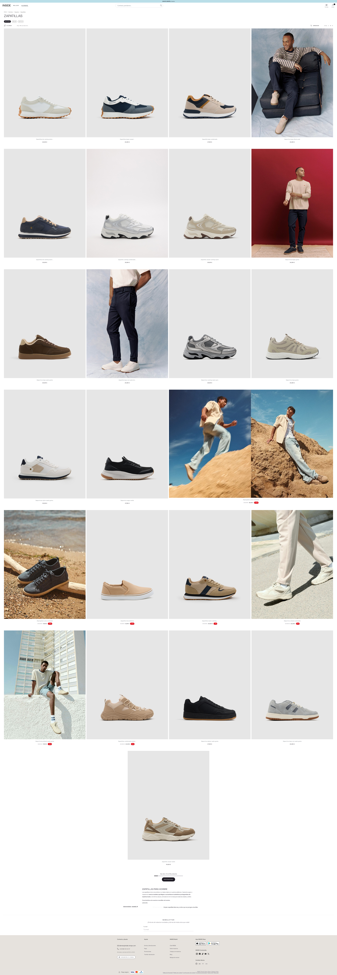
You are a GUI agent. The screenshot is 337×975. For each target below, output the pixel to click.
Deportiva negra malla (127, 500)
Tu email (145, 926)
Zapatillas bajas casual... (127, 139)
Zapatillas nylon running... (209, 621)
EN (206, 964)
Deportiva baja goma (292, 380)
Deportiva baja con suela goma (292, 741)
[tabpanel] (45, 82)
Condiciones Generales (201, 972)
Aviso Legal (210, 972)
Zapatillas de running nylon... (44, 139)
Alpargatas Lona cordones (251, 499)
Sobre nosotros (174, 948)
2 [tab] (6, 29)
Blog (171, 954)
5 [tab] (9, 29)
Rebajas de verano (174, 957)
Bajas (14, 21)
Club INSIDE (173, 945)
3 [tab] (7, 29)
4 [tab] (8, 29)
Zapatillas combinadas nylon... (127, 741)
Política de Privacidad (168, 972)
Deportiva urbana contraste (292, 621)
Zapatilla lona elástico (127, 621)
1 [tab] (5, 29)
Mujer (16, 5)
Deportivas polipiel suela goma (45, 741)
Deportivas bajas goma (292, 259)
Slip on (21, 21)
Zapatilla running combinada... (127, 259)
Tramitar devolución (149, 954)
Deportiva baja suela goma (45, 380)
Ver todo (7, 21)
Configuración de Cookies (189, 972)
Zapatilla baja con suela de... (127, 380)
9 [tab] (260, 29)
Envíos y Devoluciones (150, 945)
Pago (145, 948)
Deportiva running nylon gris (209, 380)
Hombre (25, 5)
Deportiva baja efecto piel (292, 139)
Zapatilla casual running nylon (210, 259)
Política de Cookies (177, 972)
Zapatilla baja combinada (209, 139)
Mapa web (216, 972)
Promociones (147, 951)
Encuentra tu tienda (127, 957)
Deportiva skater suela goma (209, 741)
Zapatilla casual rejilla (168, 861)
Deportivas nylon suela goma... (45, 500)
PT (203, 964)
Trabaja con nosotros (175, 951)
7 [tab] (93, 29)
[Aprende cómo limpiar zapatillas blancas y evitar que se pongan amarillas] (185, 907)
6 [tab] (10, 29)
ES (200, 964)
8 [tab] (11, 29)
